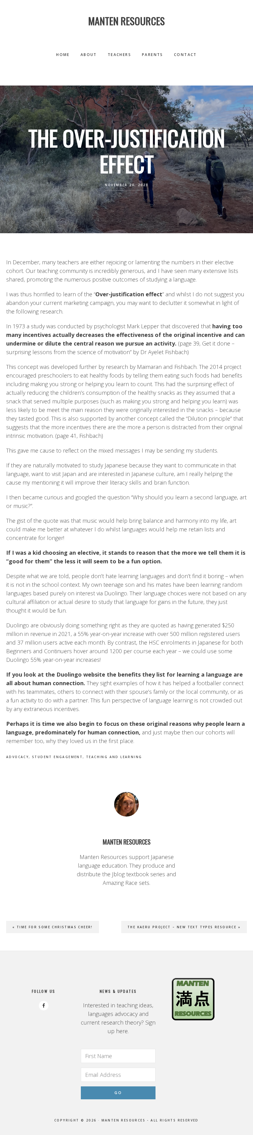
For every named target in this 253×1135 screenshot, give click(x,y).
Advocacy (17, 757)
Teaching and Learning (114, 757)
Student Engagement (57, 757)
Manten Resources (126, 21)
